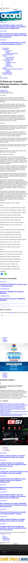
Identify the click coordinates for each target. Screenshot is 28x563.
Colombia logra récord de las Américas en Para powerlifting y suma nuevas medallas (14, 472)
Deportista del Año (10, 57)
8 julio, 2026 (3, 460)
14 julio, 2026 (3, 22)
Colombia (8, 63)
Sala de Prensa (8, 59)
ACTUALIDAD (4, 77)
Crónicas (8, 70)
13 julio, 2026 (3, 31)
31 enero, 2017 (3, 281)
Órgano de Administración (12, 53)
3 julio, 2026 (3, 476)
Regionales (8, 65)
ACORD (8, 61)
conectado (12, 312)
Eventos (5, 55)
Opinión (5, 67)
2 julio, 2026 (3, 484)
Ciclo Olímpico (9, 66)
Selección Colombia (7, 74)
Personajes (8, 71)
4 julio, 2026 (3, 468)
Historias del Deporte (13, 68)
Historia (7, 52)
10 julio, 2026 (3, 39)
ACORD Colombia (4, 91)
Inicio (6, 48)
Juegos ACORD (9, 58)
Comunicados (9, 50)
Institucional (5, 49)
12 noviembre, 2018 (4, 288)
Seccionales (8, 54)
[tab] (5, 447)
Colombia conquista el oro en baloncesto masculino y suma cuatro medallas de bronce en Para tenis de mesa (13, 414)
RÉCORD (7, 72)
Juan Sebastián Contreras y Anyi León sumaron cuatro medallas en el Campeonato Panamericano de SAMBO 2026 (13, 26)
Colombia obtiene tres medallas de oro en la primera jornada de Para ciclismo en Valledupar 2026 (13, 480)
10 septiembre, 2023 (4, 295)
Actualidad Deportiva (11, 62)
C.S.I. (9, 533)
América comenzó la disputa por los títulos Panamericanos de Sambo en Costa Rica (12, 456)
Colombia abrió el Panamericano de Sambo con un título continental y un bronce (13, 43)
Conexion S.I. (3, 533)
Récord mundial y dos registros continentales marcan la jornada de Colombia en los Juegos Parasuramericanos (13, 35)
